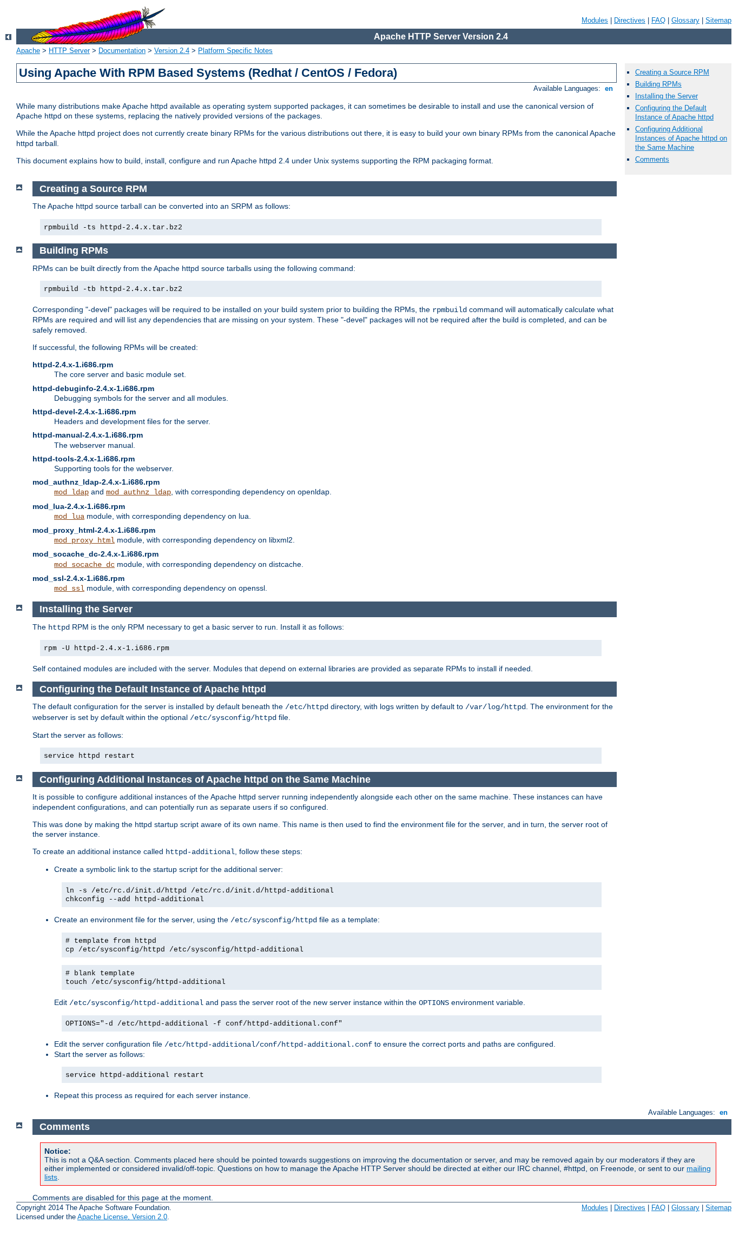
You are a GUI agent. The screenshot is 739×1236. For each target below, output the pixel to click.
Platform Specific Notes (235, 51)
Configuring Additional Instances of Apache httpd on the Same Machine (681, 138)
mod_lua (69, 516)
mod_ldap (71, 492)
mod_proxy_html (84, 540)
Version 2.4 (171, 51)
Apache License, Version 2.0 (122, 1217)
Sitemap (718, 20)
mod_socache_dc (84, 564)
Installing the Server (666, 96)
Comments (652, 159)
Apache (28, 51)
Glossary (685, 20)
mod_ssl (69, 588)
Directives (629, 20)
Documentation (122, 51)
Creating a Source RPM (672, 72)
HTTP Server (69, 51)
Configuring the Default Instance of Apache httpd (674, 112)
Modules (595, 20)
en (609, 88)
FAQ (658, 20)
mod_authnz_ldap (138, 492)
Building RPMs (658, 84)
